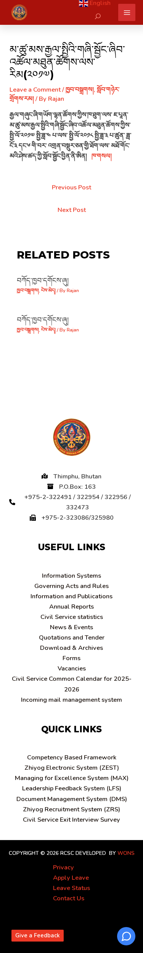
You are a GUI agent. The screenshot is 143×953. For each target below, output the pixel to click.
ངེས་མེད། (48, 290)
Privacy (63, 867)
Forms (71, 658)
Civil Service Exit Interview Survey (71, 819)
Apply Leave (71, 877)
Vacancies (72, 668)
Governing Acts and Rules (71, 585)
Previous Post (71, 187)
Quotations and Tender (71, 637)
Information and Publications (71, 596)
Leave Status (71, 888)
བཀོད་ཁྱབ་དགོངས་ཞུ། (43, 280)
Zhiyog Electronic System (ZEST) (71, 767)
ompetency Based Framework (71, 757)
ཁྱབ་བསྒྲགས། (80, 89)
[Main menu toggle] (126, 12)
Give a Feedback (37, 935)
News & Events (71, 627)
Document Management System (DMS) (71, 799)
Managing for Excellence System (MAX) (72, 778)
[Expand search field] (97, 16)
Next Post (72, 209)
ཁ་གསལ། (102, 156)
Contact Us (68, 898)
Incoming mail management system (71, 699)
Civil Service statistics (71, 616)
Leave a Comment (35, 89)
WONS (126, 853)
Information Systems (71, 575)
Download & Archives (71, 647)
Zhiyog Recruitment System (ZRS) (71, 809)
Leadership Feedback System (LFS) (71, 788)
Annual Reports (71, 606)
